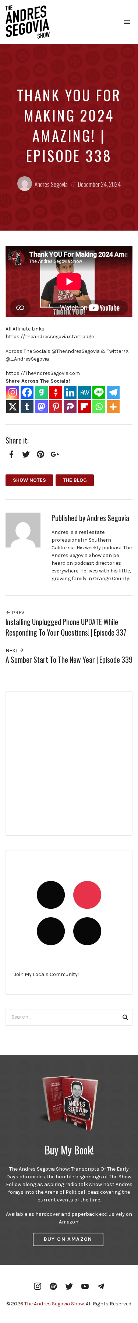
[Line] (98, 392)
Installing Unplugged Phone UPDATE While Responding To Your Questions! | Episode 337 (66, 627)
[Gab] (41, 392)
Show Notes (29, 480)
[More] (113, 406)
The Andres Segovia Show (54, 1304)
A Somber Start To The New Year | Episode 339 (69, 659)
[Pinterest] (55, 406)
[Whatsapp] (98, 406)
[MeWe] (84, 392)
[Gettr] (55, 392)
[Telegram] (113, 392)
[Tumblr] (27, 406)
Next (12, 650)
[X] (12, 406)
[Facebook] (27, 392)
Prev (17, 613)
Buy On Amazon (68, 1239)
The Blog (75, 480)
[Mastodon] (41, 406)
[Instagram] (12, 392)
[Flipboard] (84, 406)
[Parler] (70, 406)
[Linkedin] (70, 392)
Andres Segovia (51, 184)
